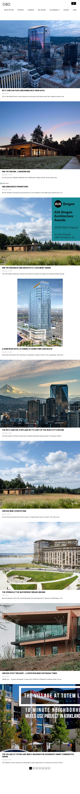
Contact (66, 10)
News (75, 10)
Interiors (21, 10)
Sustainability (54, 10)
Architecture (9, 10)
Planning (31, 10)
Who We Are (42, 10)
